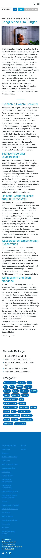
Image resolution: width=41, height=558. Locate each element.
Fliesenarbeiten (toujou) (10, 505)
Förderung (24, 391)
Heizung (25, 395)
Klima (21, 399)
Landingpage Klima (8, 468)
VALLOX (14, 420)
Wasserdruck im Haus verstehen (18, 372)
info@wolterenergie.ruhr (14, 546)
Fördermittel (6, 512)
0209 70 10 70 (9, 549)
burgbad (28, 387)
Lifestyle (22, 403)
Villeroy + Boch (20, 424)
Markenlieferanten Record (8, 532)
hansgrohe (15, 395)
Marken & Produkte (10, 407)
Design (20, 9)
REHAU (33, 407)
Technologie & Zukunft (11, 415)
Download (5, 528)
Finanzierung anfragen (10, 520)
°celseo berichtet (9, 383)
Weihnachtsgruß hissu (10, 464)
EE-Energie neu (7, 476)
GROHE (6, 395)
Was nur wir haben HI (10, 509)
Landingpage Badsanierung (6, 486)
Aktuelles (21, 383)
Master (23, 449)
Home (23, 445)
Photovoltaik (24, 407)
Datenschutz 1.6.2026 (9, 457)
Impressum (6, 449)
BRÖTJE (19, 387)
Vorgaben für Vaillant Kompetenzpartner (9, 496)
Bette (12, 387)
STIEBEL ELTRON (24, 411)
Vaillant (6, 420)
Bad (15, 9)
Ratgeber (5, 453)
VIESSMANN (8, 424)
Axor (29, 383)
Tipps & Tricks (26, 415)
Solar (13, 411)
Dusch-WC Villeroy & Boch (15, 356)
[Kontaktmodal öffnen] (34, 4)
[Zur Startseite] (20, 438)
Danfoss (7, 391)
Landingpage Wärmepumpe (7, 480)
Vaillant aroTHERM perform (16, 368)
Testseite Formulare (9, 445)
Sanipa (6, 411)
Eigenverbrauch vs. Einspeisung (17, 359)
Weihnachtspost (7, 516)
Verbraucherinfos (26, 420)
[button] (38, 3)
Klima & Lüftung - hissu (10, 491)
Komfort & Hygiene (31, 9)
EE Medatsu (6, 472)
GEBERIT (33, 391)
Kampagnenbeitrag (10, 399)
